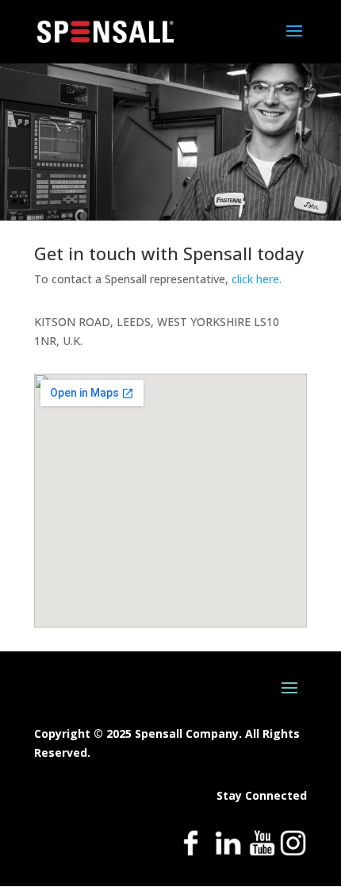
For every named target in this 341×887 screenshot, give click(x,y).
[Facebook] (191, 852)
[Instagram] (293, 852)
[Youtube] (262, 852)
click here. (257, 278)
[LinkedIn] (228, 852)
